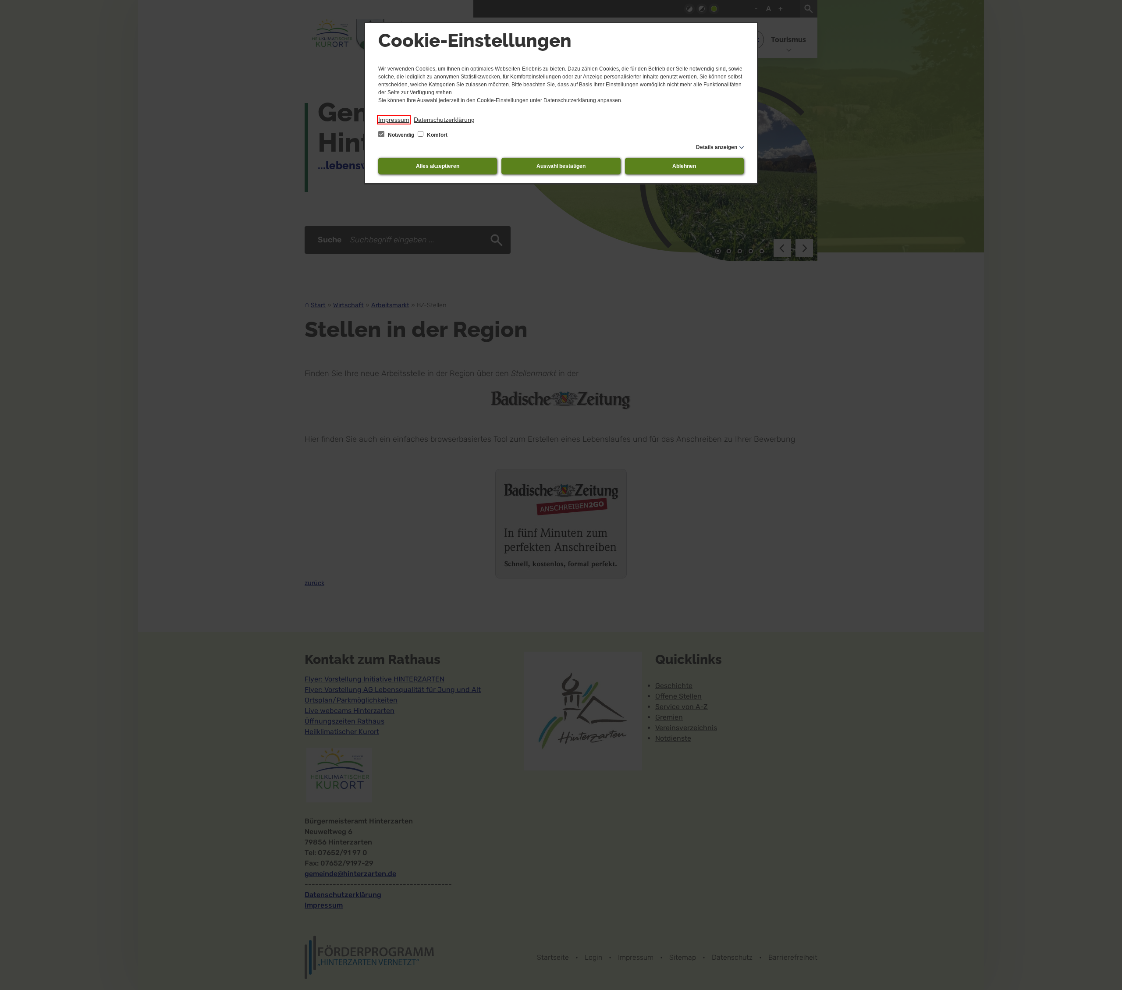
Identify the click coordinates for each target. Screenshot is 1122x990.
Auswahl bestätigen (561, 166)
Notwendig (401, 135)
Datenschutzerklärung (444, 119)
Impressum (393, 119)
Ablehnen (684, 166)
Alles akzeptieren (437, 166)
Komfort (436, 135)
